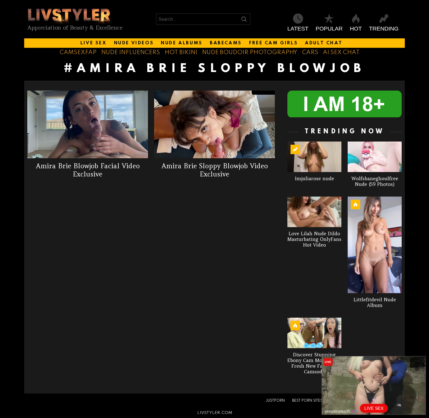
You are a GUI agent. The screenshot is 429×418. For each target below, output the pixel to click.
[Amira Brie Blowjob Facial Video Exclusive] (87, 125)
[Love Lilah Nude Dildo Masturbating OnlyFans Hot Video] (314, 212)
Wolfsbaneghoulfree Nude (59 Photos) (374, 181)
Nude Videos (134, 43)
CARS (310, 52)
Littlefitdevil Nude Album (375, 302)
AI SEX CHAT (341, 52)
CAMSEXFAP (78, 52)
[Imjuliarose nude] (314, 157)
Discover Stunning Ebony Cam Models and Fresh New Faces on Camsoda (314, 363)
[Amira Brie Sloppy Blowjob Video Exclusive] (214, 125)
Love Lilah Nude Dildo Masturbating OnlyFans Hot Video (314, 239)
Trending (384, 28)
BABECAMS (226, 43)
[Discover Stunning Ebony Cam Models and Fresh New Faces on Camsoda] (314, 333)
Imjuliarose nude (314, 178)
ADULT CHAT (323, 43)
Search (244, 20)
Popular (329, 28)
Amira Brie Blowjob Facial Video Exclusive (88, 170)
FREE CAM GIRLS (273, 43)
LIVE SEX (93, 43)
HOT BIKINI (181, 52)
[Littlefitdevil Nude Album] (375, 245)
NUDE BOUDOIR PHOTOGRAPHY (249, 52)
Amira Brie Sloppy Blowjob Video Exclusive (214, 170)
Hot (356, 28)
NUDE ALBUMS (182, 43)
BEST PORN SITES (307, 401)
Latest (297, 28)
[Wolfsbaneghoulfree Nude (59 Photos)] (375, 157)
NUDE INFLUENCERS (130, 52)
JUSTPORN (275, 401)
